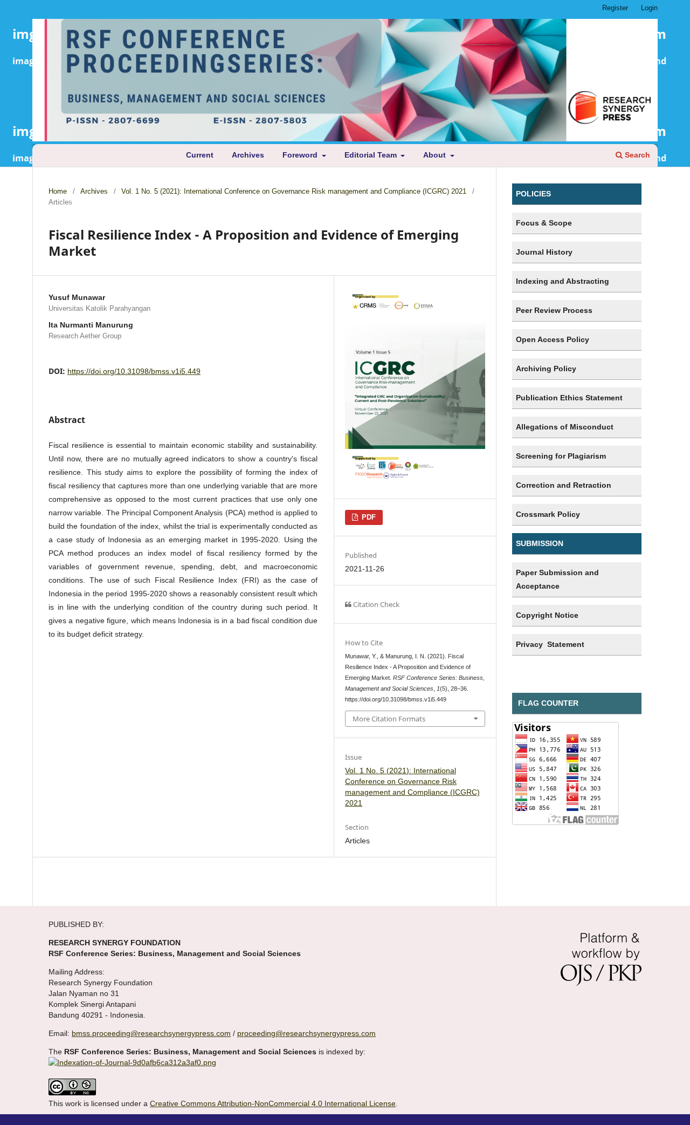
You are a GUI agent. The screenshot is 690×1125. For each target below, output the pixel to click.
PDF (368, 517)
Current (199, 155)
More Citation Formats (389, 719)
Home (58, 191)
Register (615, 8)
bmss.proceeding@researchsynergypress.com (151, 1033)
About (435, 155)
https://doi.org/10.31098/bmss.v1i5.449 (134, 371)
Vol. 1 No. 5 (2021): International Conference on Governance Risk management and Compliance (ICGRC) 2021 (293, 191)
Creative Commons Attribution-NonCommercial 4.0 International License (273, 1103)
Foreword (301, 155)
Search (636, 155)
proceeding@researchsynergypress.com (306, 1033)
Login (649, 8)
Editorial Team (371, 155)
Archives (248, 155)
